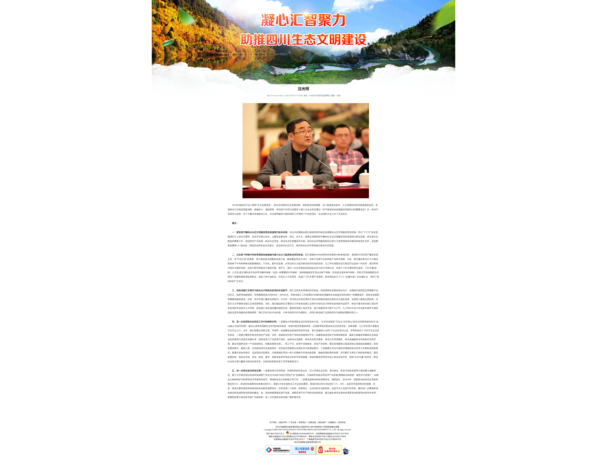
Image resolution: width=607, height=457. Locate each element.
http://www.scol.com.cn (275, 95)
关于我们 (273, 422)
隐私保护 (322, 422)
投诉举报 (342, 422)
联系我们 (302, 422)
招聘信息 (312, 422)
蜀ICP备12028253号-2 (275, 434)
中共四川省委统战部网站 (319, 95)
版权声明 (283, 422)
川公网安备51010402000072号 (301, 434)
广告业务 (293, 422)
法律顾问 (332, 422)
